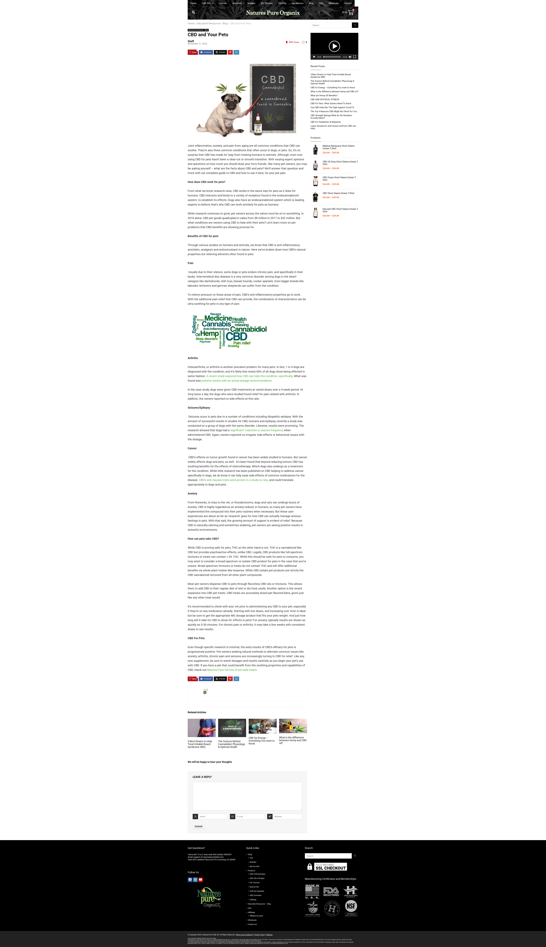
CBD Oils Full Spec (257, 878)
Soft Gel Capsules (257, 891)
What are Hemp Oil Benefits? (324, 95)
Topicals (223, 3)
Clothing (282, 3)
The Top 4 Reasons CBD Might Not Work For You (334, 111)
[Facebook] (190, 879)
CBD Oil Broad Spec (257, 874)
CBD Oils (206, 3)
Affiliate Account (256, 916)
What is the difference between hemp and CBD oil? (293, 740)
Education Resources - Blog (212, 23)
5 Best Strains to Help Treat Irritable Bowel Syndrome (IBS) (200, 744)
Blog (311, 3)
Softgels (251, 3)
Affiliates (251, 912)
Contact (348, 3)
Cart (251, 858)
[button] (193, 12)
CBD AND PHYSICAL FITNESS (325, 99)
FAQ (321, 3)
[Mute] (350, 56)
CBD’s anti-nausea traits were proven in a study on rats (233, 480)
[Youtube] (200, 879)
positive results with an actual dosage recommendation (236, 380)
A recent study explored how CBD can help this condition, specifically (249, 376)
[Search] (355, 25)
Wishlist (253, 862)
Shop (250, 854)
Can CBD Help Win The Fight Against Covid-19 (332, 107)
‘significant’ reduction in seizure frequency (256, 430)
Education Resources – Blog (259, 904)
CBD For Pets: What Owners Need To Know (331, 103)
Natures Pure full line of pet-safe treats (232, 670)
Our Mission (297, 3)
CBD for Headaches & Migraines (326, 122)
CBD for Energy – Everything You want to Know (262, 741)
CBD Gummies (255, 895)
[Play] (314, 56)
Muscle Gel (254, 887)
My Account (254, 866)
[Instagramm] (195, 879)
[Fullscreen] (354, 56)
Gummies (237, 3)
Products (251, 871)
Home (193, 3)
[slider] (332, 57)
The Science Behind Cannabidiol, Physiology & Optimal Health (231, 744)
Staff (191, 41)
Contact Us (252, 924)
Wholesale (334, 3)
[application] (334, 46)
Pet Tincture (267, 3)
